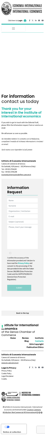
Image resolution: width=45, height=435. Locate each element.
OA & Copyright (36, 344)
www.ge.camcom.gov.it (9, 363)
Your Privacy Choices (16, 427)
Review (25, 338)
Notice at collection (12, 432)
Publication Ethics (35, 347)
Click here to (15, 20)
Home (13, 338)
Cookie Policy (6, 373)
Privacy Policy (23, 263)
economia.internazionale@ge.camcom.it (16, 174)
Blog (26, 341)
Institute (39, 338)
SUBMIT (19, 288)
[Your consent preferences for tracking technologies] (2, 326)
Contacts (39, 341)
